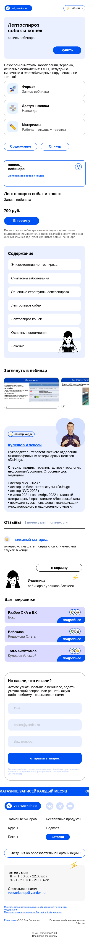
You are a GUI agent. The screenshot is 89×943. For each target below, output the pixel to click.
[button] (20, 147)
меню (75, 8)
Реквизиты (10, 920)
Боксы (13, 837)
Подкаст (52, 828)
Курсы (13, 828)
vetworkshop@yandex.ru (26, 892)
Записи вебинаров (22, 819)
